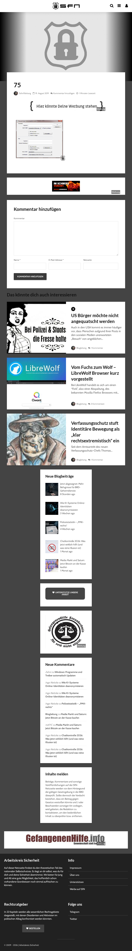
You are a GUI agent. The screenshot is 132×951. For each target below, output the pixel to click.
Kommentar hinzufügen (64, 93)
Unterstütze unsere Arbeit (66, 593)
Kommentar (19, 218)
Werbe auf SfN (77, 889)
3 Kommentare (97, 404)
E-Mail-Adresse (56, 260)
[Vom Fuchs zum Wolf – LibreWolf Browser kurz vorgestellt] (36, 383)
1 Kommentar (97, 348)
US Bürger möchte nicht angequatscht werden (95, 318)
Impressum (75, 867)
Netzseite (87, 260)
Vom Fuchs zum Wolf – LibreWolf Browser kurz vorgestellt (95, 373)
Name (17, 260)
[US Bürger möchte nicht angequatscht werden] (36, 327)
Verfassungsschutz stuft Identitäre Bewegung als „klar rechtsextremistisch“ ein (95, 431)
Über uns (74, 874)
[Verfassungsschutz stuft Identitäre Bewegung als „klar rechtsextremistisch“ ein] (36, 439)
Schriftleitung (25, 93)
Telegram (74, 911)
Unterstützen (77, 882)
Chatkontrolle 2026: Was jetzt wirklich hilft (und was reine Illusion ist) (64, 739)
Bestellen (34, 928)
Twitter (73, 918)
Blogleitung (81, 348)
